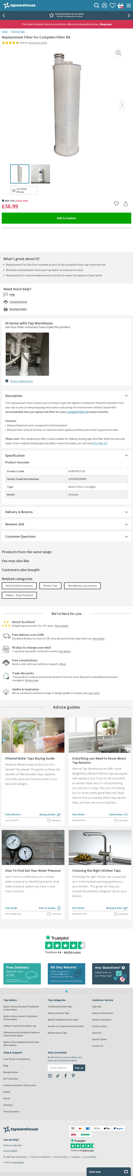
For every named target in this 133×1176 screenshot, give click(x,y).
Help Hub (96, 1006)
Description (13, 395)
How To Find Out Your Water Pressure (33, 870)
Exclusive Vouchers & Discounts (19, 1085)
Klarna (6, 1098)
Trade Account (99, 1026)
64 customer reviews (38, 42)
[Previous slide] (3, 15)
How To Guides (50, 908)
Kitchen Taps (18, 31)
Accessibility (89, 1156)
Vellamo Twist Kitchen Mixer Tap (19, 1025)
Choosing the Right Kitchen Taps (96, 870)
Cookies (76, 1156)
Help (12, 294)
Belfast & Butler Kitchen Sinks (63, 1019)
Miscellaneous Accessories (82, 585)
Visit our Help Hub (12, 1145)
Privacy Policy (61, 1156)
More (63, 664)
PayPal (6, 1091)
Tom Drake (78, 814)
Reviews (11, 524)
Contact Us (97, 1045)
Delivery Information (102, 1013)
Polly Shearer (13, 814)
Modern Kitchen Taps (58, 1013)
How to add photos (21, 381)
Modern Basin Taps (57, 1032)
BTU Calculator (10, 1078)
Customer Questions (20, 536)
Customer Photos (26, 190)
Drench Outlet (99, 1039)
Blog (5, 1065)
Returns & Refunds (102, 1019)
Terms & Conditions (40, 1156)
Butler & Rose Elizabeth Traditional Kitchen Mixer (21, 1008)
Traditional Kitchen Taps (60, 1006)
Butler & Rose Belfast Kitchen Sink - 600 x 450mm (21, 1044)
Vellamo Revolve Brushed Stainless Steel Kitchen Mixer (21, 1034)
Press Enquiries (11, 1111)
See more (94, 693)
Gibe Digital (18, 1162)
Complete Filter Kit (77, 412)
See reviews (61, 625)
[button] (27, 354)
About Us (96, 1032)
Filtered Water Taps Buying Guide (30, 758)
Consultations (18, 301)
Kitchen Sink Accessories (19, 585)
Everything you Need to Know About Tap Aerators (99, 760)
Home (5, 31)
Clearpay (8, 1104)
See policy (98, 638)
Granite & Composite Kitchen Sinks (66, 1026)
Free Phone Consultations (16, 1059)
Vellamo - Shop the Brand (19, 595)
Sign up (79, 1067)
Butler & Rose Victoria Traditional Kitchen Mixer (20, 1018)
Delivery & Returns (19, 512)
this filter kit (100, 443)
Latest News (118, 815)
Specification (15, 455)
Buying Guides (18, 309)
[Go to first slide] (129, 15)
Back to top (66, 991)
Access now (31, 680)
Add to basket (79, 218)
